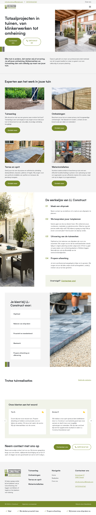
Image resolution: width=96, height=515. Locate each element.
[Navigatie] (90, 7)
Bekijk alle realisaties (84, 380)
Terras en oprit (34, 479)
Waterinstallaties (35, 484)
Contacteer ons (13, 42)
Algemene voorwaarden (29, 504)
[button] (91, 420)
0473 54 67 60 (32, 42)
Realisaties (55, 478)
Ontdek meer (12, 130)
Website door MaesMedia (83, 504)
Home (54, 475)
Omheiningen (34, 475)
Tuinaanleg (33, 470)
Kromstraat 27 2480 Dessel (79, 476)
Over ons (88, 2)
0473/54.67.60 (31, 2)
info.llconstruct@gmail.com (14, 2)
